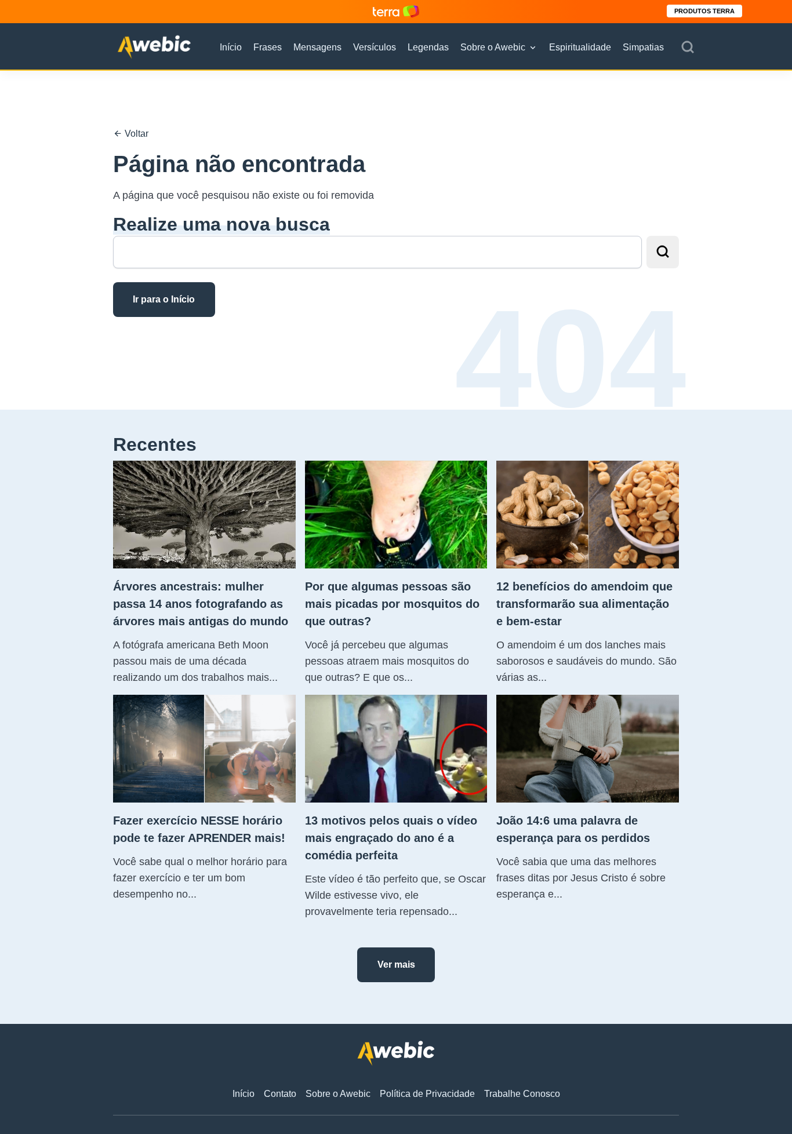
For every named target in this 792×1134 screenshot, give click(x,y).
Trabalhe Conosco (522, 1094)
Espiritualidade (580, 47)
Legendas (428, 47)
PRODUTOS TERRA (704, 11)
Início (231, 47)
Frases (267, 47)
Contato (280, 1094)
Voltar (135, 133)
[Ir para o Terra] (396, 11)
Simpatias (643, 47)
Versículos (374, 47)
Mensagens (317, 47)
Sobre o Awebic (492, 47)
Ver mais (396, 964)
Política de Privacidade (427, 1094)
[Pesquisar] (687, 47)
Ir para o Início (164, 299)
